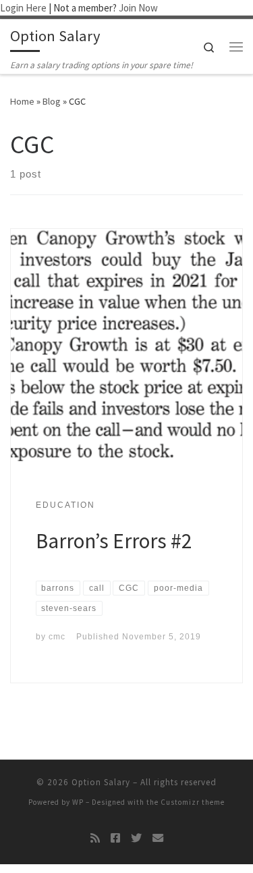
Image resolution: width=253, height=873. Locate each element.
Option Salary (101, 782)
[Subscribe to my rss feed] (95, 838)
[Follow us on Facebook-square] (115, 838)
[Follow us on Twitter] (136, 838)
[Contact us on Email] (157, 838)
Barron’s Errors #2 (114, 540)
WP (78, 802)
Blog (52, 101)
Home (22, 101)
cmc (57, 636)
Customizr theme (193, 802)
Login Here (23, 7)
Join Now (138, 7)
